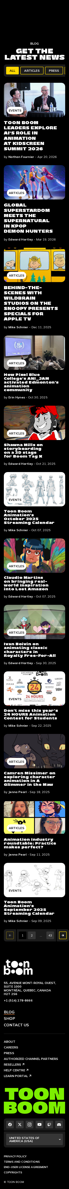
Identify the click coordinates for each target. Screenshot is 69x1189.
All (12, 70)
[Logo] (18, 967)
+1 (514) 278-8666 (18, 1000)
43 (50, 935)
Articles (31, 70)
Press (54, 70)
